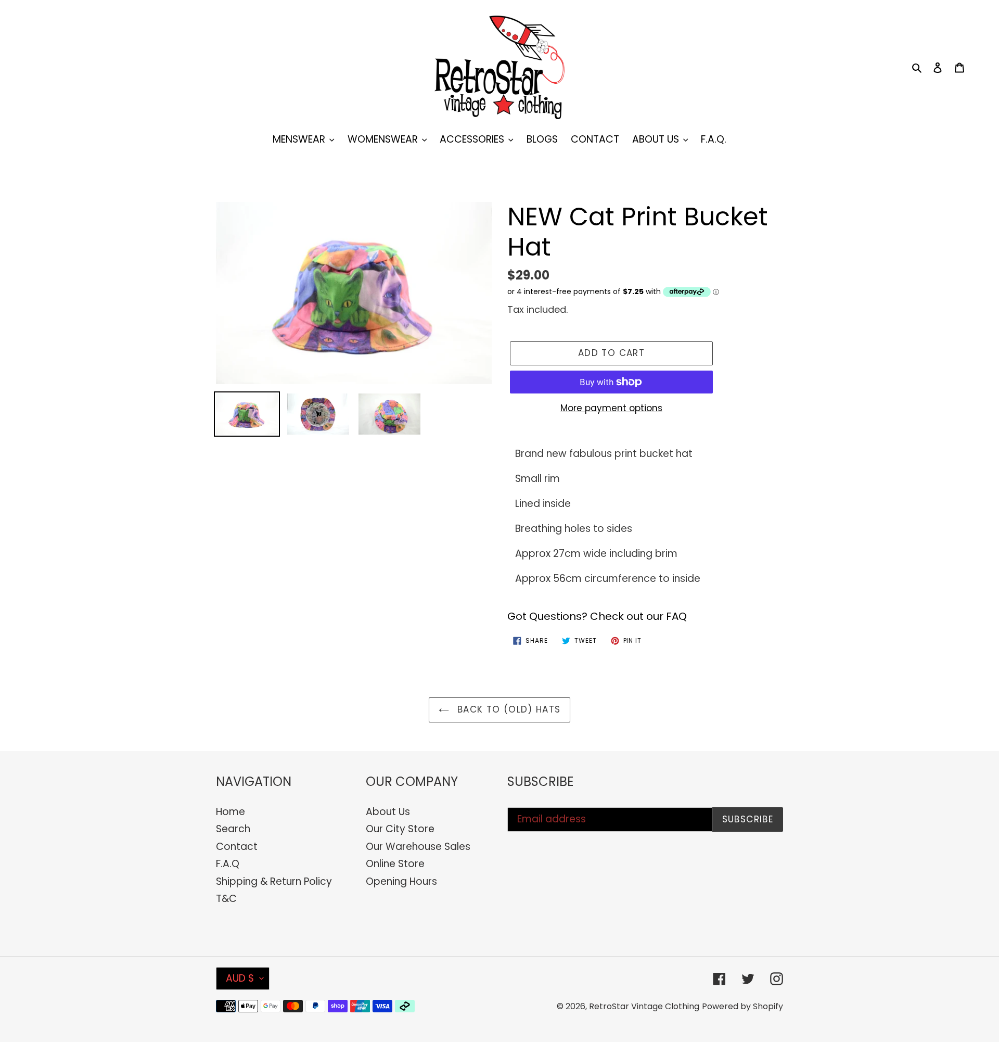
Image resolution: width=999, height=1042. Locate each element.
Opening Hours (401, 881)
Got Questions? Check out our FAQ (597, 616)
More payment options (611, 408)
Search (233, 829)
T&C (226, 899)
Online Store (395, 864)
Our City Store (400, 829)
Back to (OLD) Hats (507, 709)
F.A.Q (227, 864)
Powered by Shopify (742, 1006)
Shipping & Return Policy (274, 881)
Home (230, 812)
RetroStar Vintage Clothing (644, 1006)
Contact (237, 847)
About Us (388, 812)
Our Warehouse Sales (418, 847)
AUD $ (240, 978)
